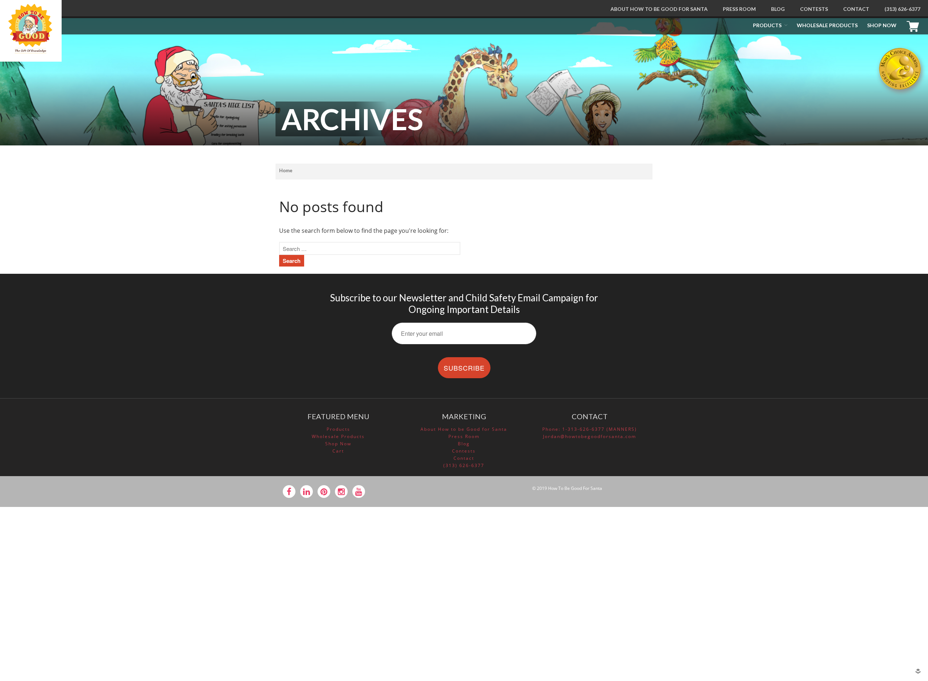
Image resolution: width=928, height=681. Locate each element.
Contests (814, 9)
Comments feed (863, 625)
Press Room (739, 9)
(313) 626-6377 (902, 9)
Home (286, 170)
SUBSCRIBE (464, 367)
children (854, 529)
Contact (856, 9)
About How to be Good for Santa (659, 9)
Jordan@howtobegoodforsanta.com (589, 436)
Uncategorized (861, 570)
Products (767, 25)
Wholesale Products (827, 25)
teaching (855, 560)
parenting (856, 549)
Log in (852, 604)
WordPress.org (862, 635)
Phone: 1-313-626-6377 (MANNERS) (589, 429)
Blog (778, 9)
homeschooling (862, 539)
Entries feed (859, 614)
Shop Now (881, 25)
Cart (914, 25)
